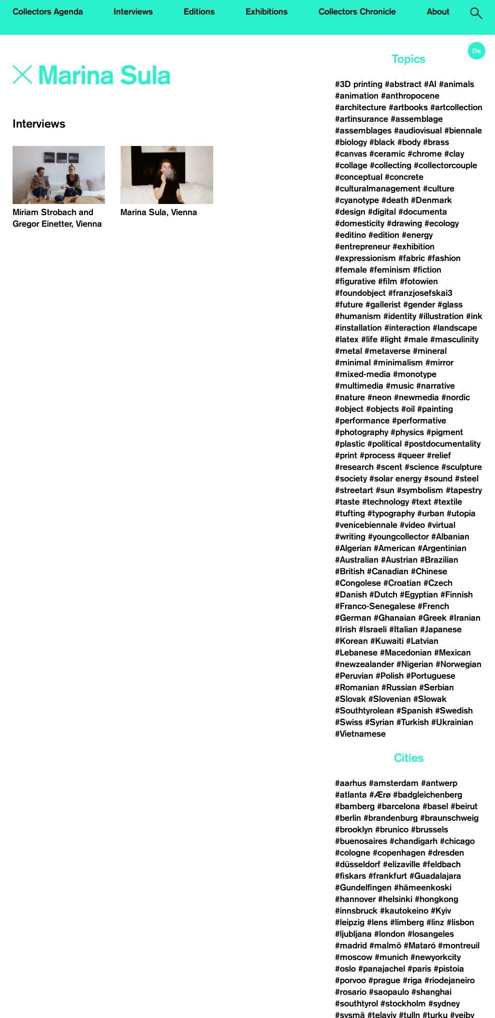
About (438, 11)
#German (353, 617)
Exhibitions (267, 11)
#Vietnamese (360, 733)
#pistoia (449, 968)
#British (349, 571)
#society (351, 478)
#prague (384, 980)
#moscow (353, 957)
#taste (347, 501)
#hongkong (436, 899)
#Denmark (431, 200)
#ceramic (387, 153)
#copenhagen (399, 852)
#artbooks (408, 107)
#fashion (444, 258)
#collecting (390, 165)
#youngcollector (398, 536)
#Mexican (452, 652)
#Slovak (350, 699)
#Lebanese (356, 652)
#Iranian (464, 617)
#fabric (411, 258)
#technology (385, 501)
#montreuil (460, 945)
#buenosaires (361, 841)
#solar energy (395, 478)
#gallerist (383, 304)
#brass (436, 142)
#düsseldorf (357, 864)
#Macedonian (406, 652)
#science (422, 467)
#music (400, 385)
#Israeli (373, 629)
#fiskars (350, 876)
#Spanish (414, 710)
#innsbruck (356, 910)
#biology (351, 142)
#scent (389, 467)
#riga (412, 980)
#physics (407, 432)
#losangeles (431, 934)
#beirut (464, 806)
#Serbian (436, 687)
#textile (448, 501)
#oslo (345, 968)
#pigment (444, 432)
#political (384, 443)
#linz (435, 922)
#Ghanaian (395, 617)
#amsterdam (394, 783)
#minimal (353, 362)
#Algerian (353, 548)
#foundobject (360, 293)
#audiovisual (418, 130)
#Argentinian (442, 548)
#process (377, 455)
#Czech (437, 583)
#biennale (463, 130)
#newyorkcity (435, 957)
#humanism (358, 316)
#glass (450, 304)
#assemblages (363, 130)
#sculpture (461, 467)
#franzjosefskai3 (420, 293)
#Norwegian (458, 664)
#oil (408, 409)
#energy (417, 235)
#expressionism (365, 258)
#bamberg (355, 806)
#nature (350, 397)
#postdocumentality (442, 443)
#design (350, 211)
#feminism (389, 269)
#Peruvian (354, 675)
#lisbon (460, 922)
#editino (350, 235)
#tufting (350, 513)
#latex (347, 339)
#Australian (357, 559)
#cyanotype (357, 200)
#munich (391, 957)
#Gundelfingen (363, 887)
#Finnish (456, 594)
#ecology (441, 223)
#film (387, 281)
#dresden (446, 852)
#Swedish (454, 710)
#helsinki (395, 899)
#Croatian (402, 583)
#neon (379, 397)
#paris (419, 968)
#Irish (345, 629)
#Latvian (422, 641)
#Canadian (387, 571)
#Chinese (429, 571)
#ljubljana (353, 934)
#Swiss (349, 722)
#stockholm (403, 1003)
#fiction (427, 269)
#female (351, 269)
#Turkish (412, 722)
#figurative (355, 281)
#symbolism (420, 490)
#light (390, 339)
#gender (419, 304)
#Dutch (383, 594)
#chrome (425, 153)
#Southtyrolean (364, 710)
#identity (399, 316)
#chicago (457, 841)
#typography (391, 513)
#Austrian (399, 559)
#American (394, 548)
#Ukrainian (452, 722)
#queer (410, 455)
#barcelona (398, 806)
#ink (474, 316)
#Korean (351, 641)
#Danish (351, 594)
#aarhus (350, 783)
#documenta (422, 211)
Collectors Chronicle (357, 11)
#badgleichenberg (427, 794)
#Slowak (430, 699)
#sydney (444, 1003)
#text (421, 501)
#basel (435, 806)
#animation (357, 95)
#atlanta (351, 794)
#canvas (351, 153)
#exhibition (414, 246)
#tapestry (464, 490)
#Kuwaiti (387, 641)
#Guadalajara (435, 876)
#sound (438, 478)
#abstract (403, 84)
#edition (383, 235)
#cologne (352, 852)
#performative (419, 420)
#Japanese (441, 629)
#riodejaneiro (449, 980)
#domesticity (359, 223)
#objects (382, 409)
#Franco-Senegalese (375, 606)
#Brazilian (439, 559)
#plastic (350, 443)
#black (382, 142)
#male (416, 339)
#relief (439, 455)
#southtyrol (356, 1003)
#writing (350, 536)
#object (349, 409)
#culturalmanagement (378, 188)
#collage (351, 165)
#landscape (455, 327)
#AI (430, 84)
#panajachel (381, 968)
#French (433, 606)
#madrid (351, 945)
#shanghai (431, 992)
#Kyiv (441, 910)
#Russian (399, 687)
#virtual (441, 525)
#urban (430, 513)
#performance (362, 420)
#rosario (350, 992)
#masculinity (454, 339)
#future (349, 304)
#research (354, 467)
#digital (382, 211)
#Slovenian (389, 699)
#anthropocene (410, 95)
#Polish (390, 675)
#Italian (403, 629)
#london (389, 934)
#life (369, 339)
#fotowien (419, 281)
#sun (385, 490)
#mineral (430, 351)
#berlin (348, 818)
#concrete (404, 177)
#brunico (391, 829)
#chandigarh (413, 841)
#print (346, 455)
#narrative (435, 385)
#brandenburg (391, 818)
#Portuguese (430, 675)
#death (394, 200)
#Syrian (379, 722)
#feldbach (441, 864)
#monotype (415, 374)
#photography (361, 432)
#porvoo (350, 980)
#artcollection (456, 107)
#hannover (355, 899)
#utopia (461, 513)
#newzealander (364, 664)
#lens (377, 922)
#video (412, 525)
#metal (348, 351)
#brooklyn (354, 829)
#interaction (407, 327)
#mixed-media (363, 374)
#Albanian (450, 536)
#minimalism (398, 362)
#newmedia (416, 397)
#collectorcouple (445, 165)
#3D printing (358, 84)
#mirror (439, 362)
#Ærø (380, 794)
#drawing (404, 223)
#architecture (360, 107)
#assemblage (417, 119)
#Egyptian (419, 594)
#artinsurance (361, 119)
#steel (467, 478)
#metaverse (387, 351)
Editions (199, 11)
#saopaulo (389, 992)
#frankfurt (387, 876)
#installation (358, 327)
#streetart (354, 490)
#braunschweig (449, 818)
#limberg (407, 922)
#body (409, 142)
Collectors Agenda (48, 11)
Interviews (133, 11)
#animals (456, 84)
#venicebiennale (366, 525)
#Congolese (358, 583)
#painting (435, 409)
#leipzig (349, 922)
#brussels (429, 829)
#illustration (441, 316)
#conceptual (358, 177)
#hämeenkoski (422, 887)
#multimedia (359, 385)
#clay (454, 153)
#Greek (432, 617)
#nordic (455, 397)
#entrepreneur (362, 246)
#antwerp (439, 783)
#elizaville (401, 864)
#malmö (385, 945)
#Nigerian (414, 664)
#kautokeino (404, 910)
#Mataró (420, 945)
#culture (438, 188)
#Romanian (357, 687)
